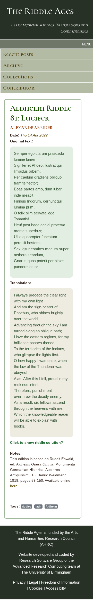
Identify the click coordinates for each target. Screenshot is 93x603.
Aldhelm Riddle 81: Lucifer (41, 113)
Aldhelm (51, 506)
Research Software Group (41, 560)
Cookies (36, 588)
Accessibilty (56, 588)
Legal (33, 582)
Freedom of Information (60, 582)
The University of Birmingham (46, 572)
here (14, 486)
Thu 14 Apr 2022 (34, 135)
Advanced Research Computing (39, 566)
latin (38, 506)
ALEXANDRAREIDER (31, 128)
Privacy (19, 582)
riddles (26, 506)
